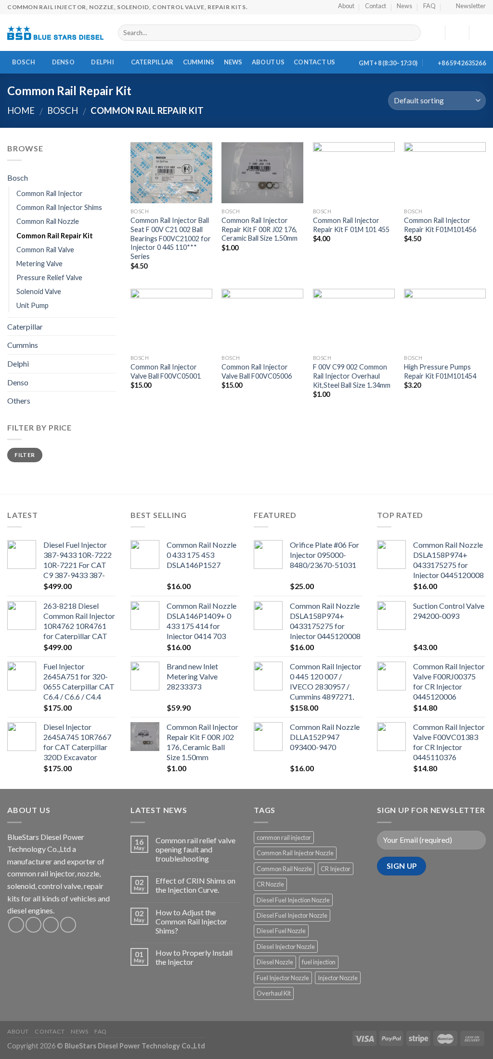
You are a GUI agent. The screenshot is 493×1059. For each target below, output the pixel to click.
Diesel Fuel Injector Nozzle (292, 915)
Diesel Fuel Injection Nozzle (293, 900)
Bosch (23, 62)
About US (268, 62)
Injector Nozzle (338, 978)
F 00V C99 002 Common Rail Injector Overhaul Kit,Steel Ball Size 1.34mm (351, 376)
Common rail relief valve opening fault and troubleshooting (195, 849)
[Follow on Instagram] (33, 925)
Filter (24, 454)
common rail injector (284, 837)
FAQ (100, 1031)
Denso (63, 62)
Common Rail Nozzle (47, 221)
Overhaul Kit (274, 993)
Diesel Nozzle (275, 962)
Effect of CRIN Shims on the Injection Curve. (195, 885)
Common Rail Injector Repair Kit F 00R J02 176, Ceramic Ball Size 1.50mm (259, 229)
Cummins (199, 62)
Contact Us (315, 62)
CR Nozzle (270, 884)
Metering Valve (39, 263)
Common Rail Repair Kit (54, 236)
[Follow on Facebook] (16, 925)
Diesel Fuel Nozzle (281, 931)
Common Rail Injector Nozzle (295, 853)
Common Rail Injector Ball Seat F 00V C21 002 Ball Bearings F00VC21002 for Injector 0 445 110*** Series (170, 238)
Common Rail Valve (45, 250)
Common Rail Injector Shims (59, 207)
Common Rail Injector (49, 193)
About (18, 1031)
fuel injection (319, 962)
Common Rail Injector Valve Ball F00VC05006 (256, 371)
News (233, 62)
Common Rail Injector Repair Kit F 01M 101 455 (351, 225)
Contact (50, 1031)
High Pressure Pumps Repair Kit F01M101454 (440, 371)
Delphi (102, 62)
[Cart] (481, 33)
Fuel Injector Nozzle (283, 978)
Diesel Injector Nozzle (286, 946)
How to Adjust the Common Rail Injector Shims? (191, 921)
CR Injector (335, 869)
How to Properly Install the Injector (194, 957)
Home (21, 110)
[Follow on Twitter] (51, 925)
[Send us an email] (68, 925)
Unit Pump (32, 305)
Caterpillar (152, 62)
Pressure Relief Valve (49, 277)
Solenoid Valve (38, 291)
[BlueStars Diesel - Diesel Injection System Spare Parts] (55, 33)
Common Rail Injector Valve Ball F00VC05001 (165, 371)
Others (18, 400)
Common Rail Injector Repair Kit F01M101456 (440, 225)
